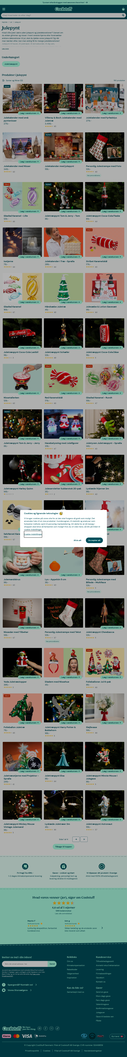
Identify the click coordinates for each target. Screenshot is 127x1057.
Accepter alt (94, 540)
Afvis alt (77, 540)
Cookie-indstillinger (33, 534)
